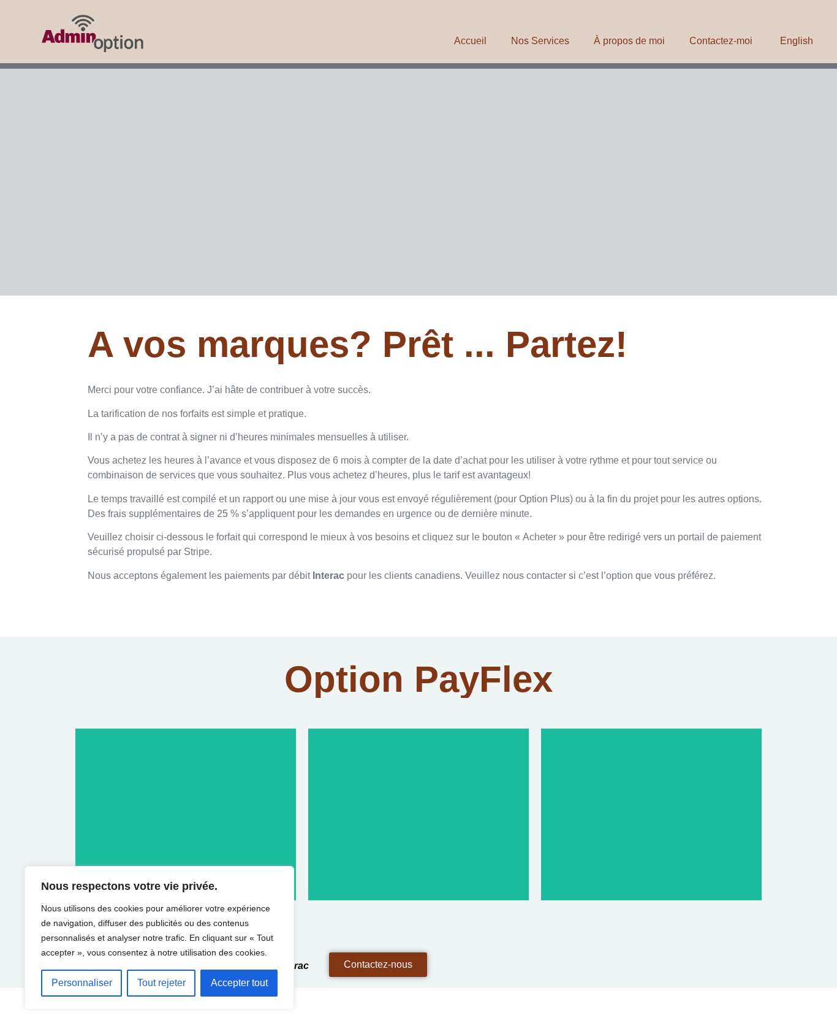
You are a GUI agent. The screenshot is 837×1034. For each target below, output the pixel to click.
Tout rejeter (161, 983)
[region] (159, 937)
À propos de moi (629, 41)
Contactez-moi (720, 41)
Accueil (470, 41)
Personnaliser (81, 983)
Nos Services (540, 41)
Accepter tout (239, 983)
